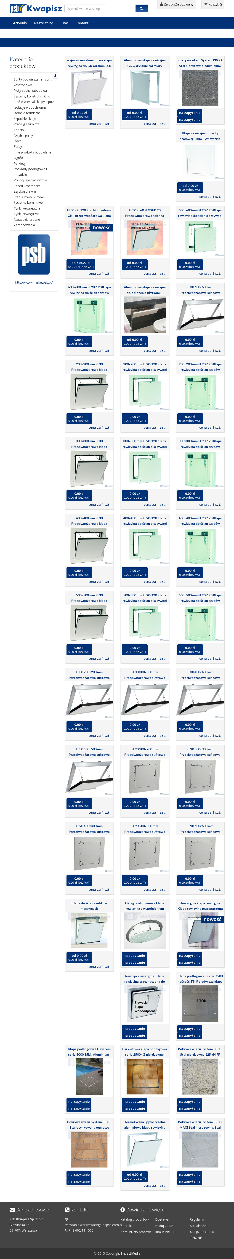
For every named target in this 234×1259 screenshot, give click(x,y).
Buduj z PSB (164, 1226)
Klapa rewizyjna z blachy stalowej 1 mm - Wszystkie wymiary (200, 138)
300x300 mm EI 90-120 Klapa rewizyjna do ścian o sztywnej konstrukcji (144, 446)
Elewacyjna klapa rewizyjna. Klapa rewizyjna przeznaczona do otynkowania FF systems (200, 908)
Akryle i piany (23, 135)
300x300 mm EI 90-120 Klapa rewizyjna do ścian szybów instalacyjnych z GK (200, 446)
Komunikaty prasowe (136, 1232)
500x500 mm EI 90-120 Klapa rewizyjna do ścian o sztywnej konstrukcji (144, 600)
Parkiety (20, 163)
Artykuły (20, 23)
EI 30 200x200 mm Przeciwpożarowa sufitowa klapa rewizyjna (89, 677)
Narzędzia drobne (27, 219)
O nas (64, 23)
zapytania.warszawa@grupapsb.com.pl (93, 1225)
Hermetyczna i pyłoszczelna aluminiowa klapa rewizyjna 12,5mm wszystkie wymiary (145, 1127)
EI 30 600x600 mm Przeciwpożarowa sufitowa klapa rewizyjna (200, 292)
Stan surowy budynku (29, 197)
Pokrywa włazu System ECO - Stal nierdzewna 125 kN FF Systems (200, 1054)
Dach (17, 141)
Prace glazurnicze (27, 124)
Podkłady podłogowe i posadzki (30, 172)
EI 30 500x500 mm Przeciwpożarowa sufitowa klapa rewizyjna (89, 754)
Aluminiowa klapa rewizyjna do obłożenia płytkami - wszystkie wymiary (145, 292)
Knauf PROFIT (165, 1232)
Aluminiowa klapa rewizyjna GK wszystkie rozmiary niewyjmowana (145, 65)
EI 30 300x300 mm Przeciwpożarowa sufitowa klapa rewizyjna (144, 677)
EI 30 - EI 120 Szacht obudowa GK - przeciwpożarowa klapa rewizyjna (89, 215)
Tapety (19, 130)
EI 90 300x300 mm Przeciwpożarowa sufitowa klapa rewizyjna (200, 754)
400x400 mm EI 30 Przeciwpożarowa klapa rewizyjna (89, 523)
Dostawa (162, 1219)
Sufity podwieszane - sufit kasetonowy (33, 82)
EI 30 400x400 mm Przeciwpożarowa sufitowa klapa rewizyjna (200, 677)
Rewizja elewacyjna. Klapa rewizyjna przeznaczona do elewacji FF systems (144, 981)
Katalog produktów (134, 1219)
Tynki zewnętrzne (27, 214)
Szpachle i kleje (25, 118)
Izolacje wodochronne (30, 107)
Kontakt (81, 23)
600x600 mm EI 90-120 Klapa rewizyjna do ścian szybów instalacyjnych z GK (89, 292)
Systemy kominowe (28, 202)
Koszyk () (214, 4)
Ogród (18, 158)
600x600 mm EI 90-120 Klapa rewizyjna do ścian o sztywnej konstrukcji (200, 215)
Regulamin (197, 1219)
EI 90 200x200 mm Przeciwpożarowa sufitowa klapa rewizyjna (144, 754)
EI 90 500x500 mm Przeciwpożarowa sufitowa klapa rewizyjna (144, 831)
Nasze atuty (43, 23)
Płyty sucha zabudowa (30, 90)
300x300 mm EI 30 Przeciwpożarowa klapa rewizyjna (89, 446)
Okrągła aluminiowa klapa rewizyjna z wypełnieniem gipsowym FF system (144, 908)
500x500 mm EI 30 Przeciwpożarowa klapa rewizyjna (89, 600)
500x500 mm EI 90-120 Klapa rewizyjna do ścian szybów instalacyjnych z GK (200, 600)
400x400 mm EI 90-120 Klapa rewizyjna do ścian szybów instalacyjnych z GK (200, 523)
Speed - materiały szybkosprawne (27, 189)
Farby (18, 146)
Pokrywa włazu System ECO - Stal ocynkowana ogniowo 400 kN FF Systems (89, 1127)
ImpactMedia (130, 1253)
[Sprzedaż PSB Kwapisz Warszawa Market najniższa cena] (36, 7)
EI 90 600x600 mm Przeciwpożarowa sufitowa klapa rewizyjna (200, 831)
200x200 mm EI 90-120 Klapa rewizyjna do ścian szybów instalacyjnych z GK (200, 369)
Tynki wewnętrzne (27, 208)
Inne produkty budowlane (32, 152)
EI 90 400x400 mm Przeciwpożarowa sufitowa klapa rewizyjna (89, 831)
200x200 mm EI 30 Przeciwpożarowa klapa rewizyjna (89, 369)
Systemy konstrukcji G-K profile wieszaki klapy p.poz (34, 99)
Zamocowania (24, 225)
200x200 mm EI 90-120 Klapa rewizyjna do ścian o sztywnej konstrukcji (144, 369)
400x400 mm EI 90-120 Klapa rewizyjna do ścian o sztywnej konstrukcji (144, 523)
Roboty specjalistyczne (31, 180)
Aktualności (198, 1226)
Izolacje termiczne (27, 113)
